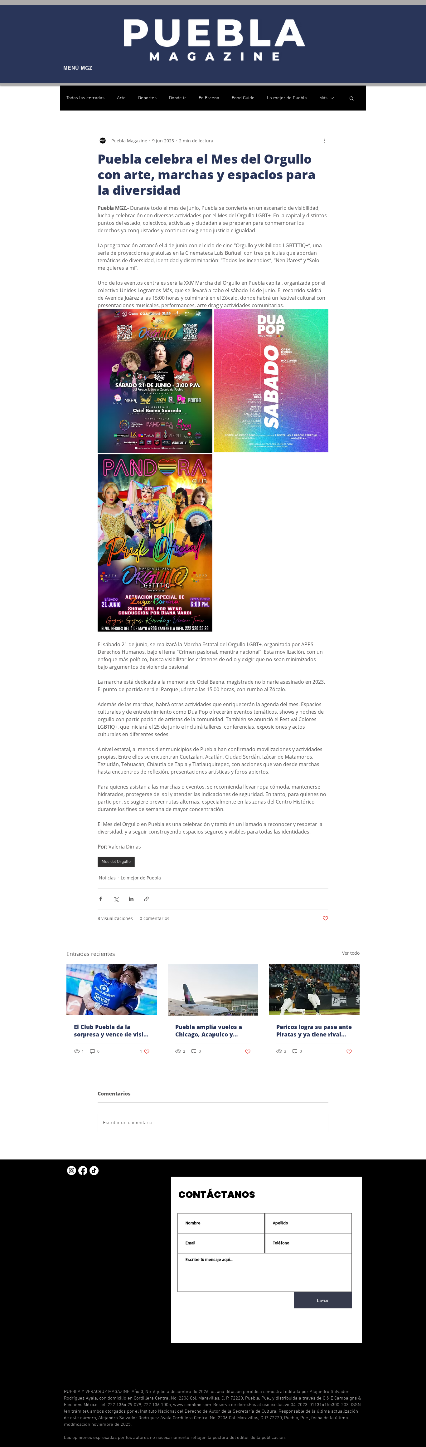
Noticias (107, 878)
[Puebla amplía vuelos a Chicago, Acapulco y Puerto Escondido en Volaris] (213, 990)
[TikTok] (94, 1170)
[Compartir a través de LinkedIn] (131, 899)
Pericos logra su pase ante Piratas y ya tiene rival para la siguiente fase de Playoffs (314, 1030)
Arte (121, 98)
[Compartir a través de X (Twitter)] (116, 899)
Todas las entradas (85, 98)
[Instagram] (71, 1170)
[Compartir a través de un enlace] (146, 899)
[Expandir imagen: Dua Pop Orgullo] (271, 380)
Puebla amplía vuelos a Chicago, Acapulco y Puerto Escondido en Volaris (208, 1030)
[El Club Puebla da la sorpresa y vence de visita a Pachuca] (111, 989)
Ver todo (351, 953)
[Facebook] (82, 1170)
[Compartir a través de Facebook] (101, 899)
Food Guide (243, 98)
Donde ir (177, 98)
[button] (352, 98)
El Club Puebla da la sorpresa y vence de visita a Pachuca (111, 1030)
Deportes (147, 98)
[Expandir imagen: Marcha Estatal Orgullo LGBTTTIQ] (155, 381)
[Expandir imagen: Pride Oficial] (155, 543)
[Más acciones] (324, 140)
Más (323, 98)
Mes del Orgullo (116, 861)
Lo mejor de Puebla (287, 98)
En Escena (209, 98)
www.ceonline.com (192, 1405)
